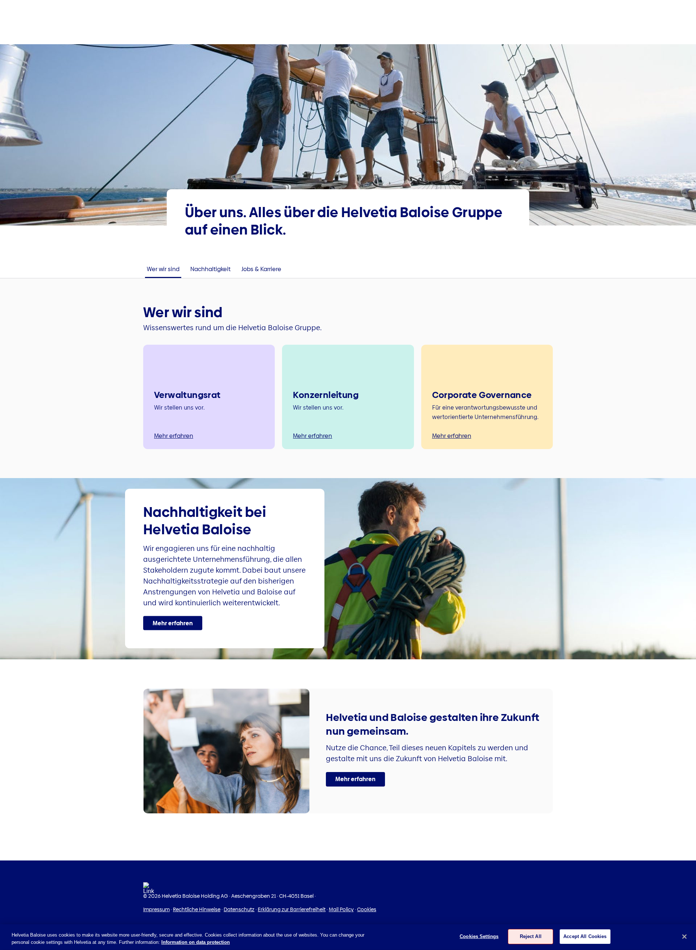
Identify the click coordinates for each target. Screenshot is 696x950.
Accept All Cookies (584, 936)
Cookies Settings (479, 936)
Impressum (156, 909)
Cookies (366, 909)
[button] (172, 623)
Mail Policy (341, 909)
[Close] (684, 937)
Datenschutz (239, 909)
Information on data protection (195, 942)
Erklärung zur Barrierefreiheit (292, 909)
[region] (348, 937)
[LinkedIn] (148, 890)
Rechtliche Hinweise (196, 909)
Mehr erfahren (173, 436)
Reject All (531, 936)
